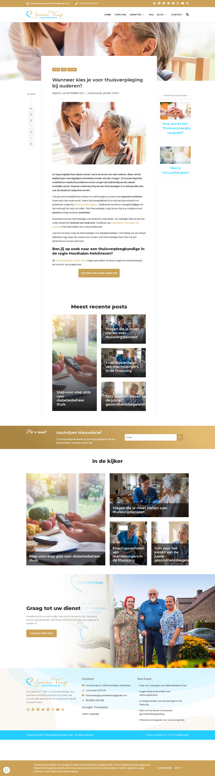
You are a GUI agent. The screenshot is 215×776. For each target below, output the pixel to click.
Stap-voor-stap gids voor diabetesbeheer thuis (163, 685)
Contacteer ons (41, 633)
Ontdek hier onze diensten (99, 273)
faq (63, 69)
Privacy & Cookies (154, 735)
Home (56, 69)
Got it (178, 768)
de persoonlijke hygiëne (86, 204)
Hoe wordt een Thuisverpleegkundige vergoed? (181, 128)
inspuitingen (117, 223)
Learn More (164, 768)
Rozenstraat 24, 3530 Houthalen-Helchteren (108, 685)
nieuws (72, 69)
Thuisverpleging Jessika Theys (71, 260)
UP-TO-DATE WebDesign (176, 735)
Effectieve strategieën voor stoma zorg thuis (162, 720)
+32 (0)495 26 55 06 (96, 690)
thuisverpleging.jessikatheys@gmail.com (106, 695)
